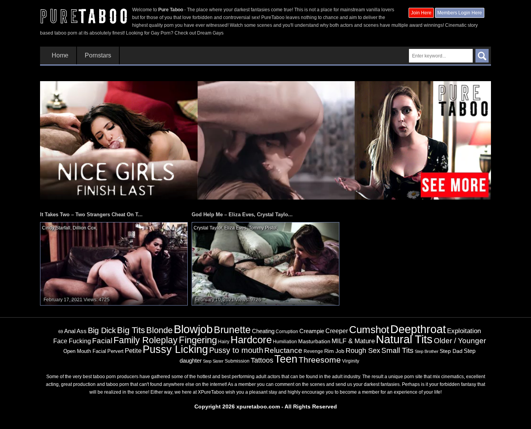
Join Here (421, 13)
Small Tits (397, 350)
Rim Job (334, 351)
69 (60, 331)
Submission (237, 361)
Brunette (232, 329)
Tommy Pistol (263, 228)
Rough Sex (363, 350)
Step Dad (451, 351)
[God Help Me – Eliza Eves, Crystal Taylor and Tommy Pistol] (265, 263)
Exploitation (464, 331)
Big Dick (102, 330)
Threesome (320, 360)
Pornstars (98, 55)
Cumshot (369, 329)
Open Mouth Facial (84, 351)
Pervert (115, 351)
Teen (285, 359)
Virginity (350, 361)
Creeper (336, 331)
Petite (133, 350)
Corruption (287, 331)
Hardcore (251, 340)
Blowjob (193, 329)
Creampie (311, 331)
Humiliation (285, 341)
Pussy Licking (175, 349)
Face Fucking (72, 340)
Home (60, 55)
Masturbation (314, 341)
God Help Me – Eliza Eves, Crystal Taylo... (242, 214)
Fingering (198, 340)
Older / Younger (460, 341)
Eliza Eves (235, 228)
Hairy (223, 341)
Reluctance (283, 350)
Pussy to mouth (236, 350)
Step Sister (213, 361)
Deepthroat (418, 329)
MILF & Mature (353, 341)
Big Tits (131, 330)
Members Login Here (459, 13)
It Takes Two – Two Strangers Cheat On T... (91, 214)
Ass (82, 331)
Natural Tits (404, 339)
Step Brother (426, 351)
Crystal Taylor (208, 228)
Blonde (159, 330)
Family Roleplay (146, 340)
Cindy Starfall (56, 228)
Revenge (313, 351)
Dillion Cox (84, 228)
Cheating (263, 331)
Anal (69, 331)
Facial (102, 341)
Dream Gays (210, 33)
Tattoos (262, 360)
